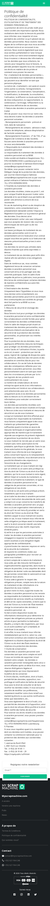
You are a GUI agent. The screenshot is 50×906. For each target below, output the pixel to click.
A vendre (6, 801)
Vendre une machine (11, 805)
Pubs (4, 810)
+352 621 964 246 (12, 860)
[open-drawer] (44, 3)
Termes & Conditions (11, 831)
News (4, 815)
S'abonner (25, 776)
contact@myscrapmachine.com (18, 856)
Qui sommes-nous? (10, 840)
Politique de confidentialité (14, 835)
